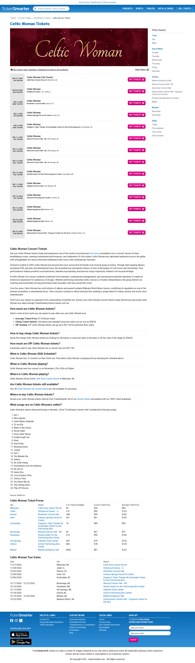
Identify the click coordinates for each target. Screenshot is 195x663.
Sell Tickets (184, 8)
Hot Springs (15, 541)
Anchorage (15, 532)
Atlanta (13, 550)
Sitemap (102, 630)
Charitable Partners (77, 622)
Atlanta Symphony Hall (48, 550)
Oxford (13, 544)
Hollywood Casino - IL (48, 511)
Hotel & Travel (165, 8)
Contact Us (44, 619)
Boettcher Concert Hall (48, 514)
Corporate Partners (77, 619)
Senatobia (14, 535)
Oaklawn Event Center (48, 541)
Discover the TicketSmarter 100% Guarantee (97, 2)
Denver (13, 514)
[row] (79, 79)
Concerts (127, 8)
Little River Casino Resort (47, 378)
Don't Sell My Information (109, 625)
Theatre (150, 8)
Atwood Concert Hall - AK (50, 532)
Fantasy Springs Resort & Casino (118, 574)
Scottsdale (15, 523)
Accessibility (104, 627)
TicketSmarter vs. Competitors (82, 625)
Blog (71, 633)
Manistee (14, 508)
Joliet (12, 511)
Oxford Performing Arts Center (117, 593)
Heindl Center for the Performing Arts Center (49, 536)
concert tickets (84, 399)
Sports (139, 8)
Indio (12, 517)
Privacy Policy (104, 622)
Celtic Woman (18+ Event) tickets (32, 389)
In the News (74, 630)
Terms (102, 619)
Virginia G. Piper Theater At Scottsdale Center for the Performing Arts (50, 526)
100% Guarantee (47, 625)
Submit (133, 640)
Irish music (94, 253)
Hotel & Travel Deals (77, 627)
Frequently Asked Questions (51, 622)
